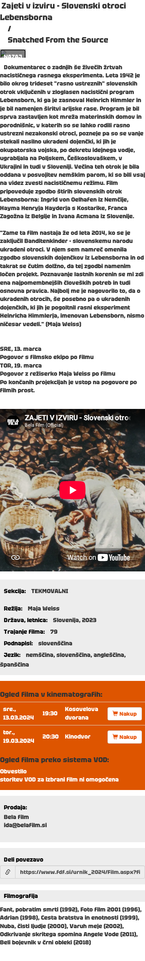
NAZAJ (13, 57)
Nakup (127, 713)
